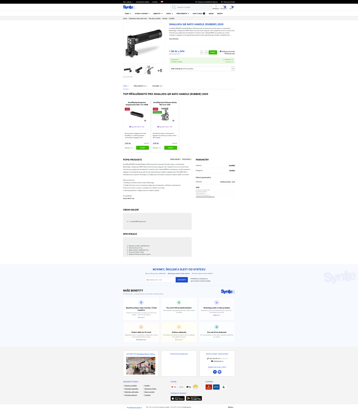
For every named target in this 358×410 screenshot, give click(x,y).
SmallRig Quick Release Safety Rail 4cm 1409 (165, 103)
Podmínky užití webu (131, 392)
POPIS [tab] (125, 86)
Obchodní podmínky (131, 389)
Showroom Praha (150, 389)
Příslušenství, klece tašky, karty (138, 18)
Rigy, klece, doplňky (155, 18)
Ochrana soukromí (130, 395)
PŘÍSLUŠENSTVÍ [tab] (139, 86)
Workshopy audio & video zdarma (179, 273)
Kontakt (154, 2)
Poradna (147, 395)
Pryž (233, 182)
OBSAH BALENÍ (175, 159)
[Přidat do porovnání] (145, 121)
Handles (164, 18)
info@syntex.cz (218, 361)
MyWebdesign (186, 407)
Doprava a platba (130, 385)
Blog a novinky (149, 392)
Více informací (173, 39)
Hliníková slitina (225, 182)
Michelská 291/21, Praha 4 (146, 354)
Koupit (213, 52)
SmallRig (171, 18)
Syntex (125, 18)
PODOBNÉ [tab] (156, 86)
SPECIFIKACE (186, 159)
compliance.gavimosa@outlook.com (205, 197)
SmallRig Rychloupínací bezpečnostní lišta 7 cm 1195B (137, 103)
